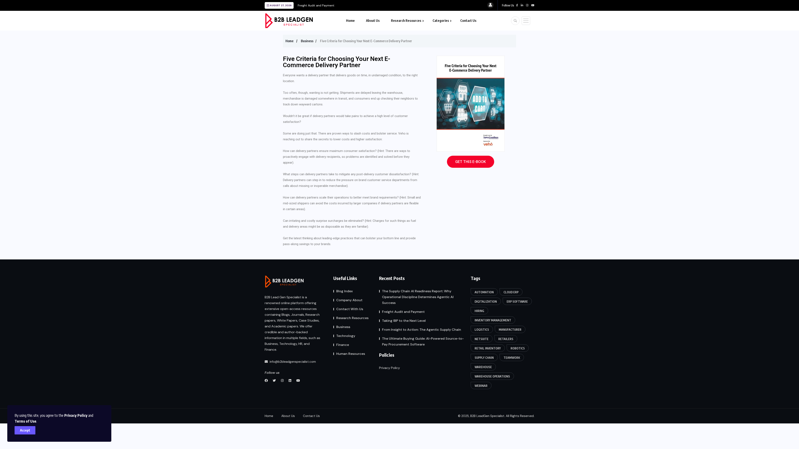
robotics (518, 348)
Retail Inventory (488, 348)
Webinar (481, 385)
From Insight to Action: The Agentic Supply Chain (421, 329)
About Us (373, 21)
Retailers (505, 339)
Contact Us (468, 21)
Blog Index (344, 291)
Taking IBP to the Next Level (404, 320)
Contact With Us (349, 309)
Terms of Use (25, 421)
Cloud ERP (511, 292)
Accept (25, 430)
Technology (345, 336)
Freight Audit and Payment (316, 5)
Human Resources (350, 354)
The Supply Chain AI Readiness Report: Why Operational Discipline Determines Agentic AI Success (418, 297)
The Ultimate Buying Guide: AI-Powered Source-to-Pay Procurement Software (423, 341)
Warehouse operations (492, 376)
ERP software (517, 301)
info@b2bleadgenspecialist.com (292, 362)
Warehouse (483, 367)
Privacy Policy (75, 415)
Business (307, 41)
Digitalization (486, 301)
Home (350, 21)
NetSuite (482, 339)
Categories (441, 21)
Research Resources (406, 21)
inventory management (493, 320)
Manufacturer (510, 329)
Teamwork (512, 357)
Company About (349, 300)
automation (484, 292)
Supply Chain (484, 357)
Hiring (479, 311)
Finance (342, 345)
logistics (482, 329)
